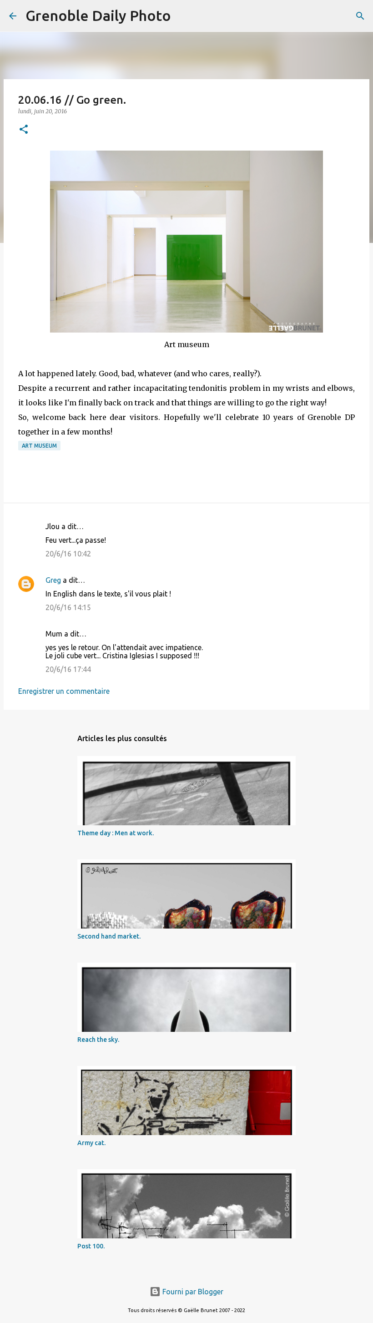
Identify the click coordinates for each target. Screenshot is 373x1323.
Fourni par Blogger (192, 1292)
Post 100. (91, 1246)
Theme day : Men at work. (115, 833)
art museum (39, 446)
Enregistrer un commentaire (64, 691)
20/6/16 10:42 (68, 554)
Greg (53, 580)
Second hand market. (109, 936)
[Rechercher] (183, 16)
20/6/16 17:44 (68, 669)
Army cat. (91, 1142)
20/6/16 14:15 (68, 607)
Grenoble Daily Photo (98, 15)
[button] (23, 130)
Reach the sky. (98, 1039)
